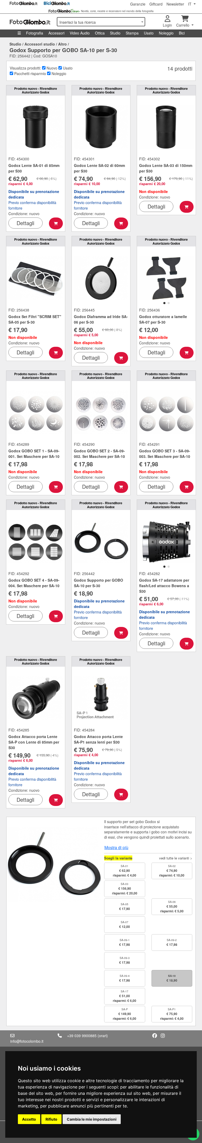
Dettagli (25, 223)
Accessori (56, 33)
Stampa (132, 33)
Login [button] (167, 25)
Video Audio (80, 33)
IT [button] (190, 4)
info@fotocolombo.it (26, 1041)
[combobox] (101, 21)
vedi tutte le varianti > (175, 857)
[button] (164, 303)
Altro (62, 44)
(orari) (103, 1035)
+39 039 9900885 (82, 1035)
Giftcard (156, 4)
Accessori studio (39, 44)
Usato (149, 33)
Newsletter (175, 4)
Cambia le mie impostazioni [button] (92, 1119)
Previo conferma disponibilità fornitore (33, 200)
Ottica (100, 33)
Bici (182, 33)
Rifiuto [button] (51, 1119)
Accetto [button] (29, 1119)
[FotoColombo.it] (29, 21)
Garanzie (137, 4)
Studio (115, 33)
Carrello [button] (183, 25)
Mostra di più (116, 847)
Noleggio (166, 33)
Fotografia (34, 33)
